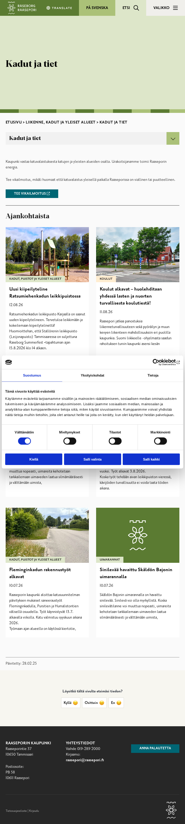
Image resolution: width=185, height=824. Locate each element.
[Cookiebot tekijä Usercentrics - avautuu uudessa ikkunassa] (160, 362)
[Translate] (59, 8)
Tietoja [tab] (153, 375)
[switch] (69, 441)
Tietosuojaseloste (16, 811)
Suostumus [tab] (32, 375)
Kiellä (33, 459)
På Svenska (97, 8)
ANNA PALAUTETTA (155, 748)
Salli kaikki (151, 459)
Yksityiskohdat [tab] (92, 375)
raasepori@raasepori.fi (85, 760)
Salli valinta (92, 459)
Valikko (161, 8)
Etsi (126, 8)
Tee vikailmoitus (30, 194)
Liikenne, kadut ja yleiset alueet (61, 122)
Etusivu (14, 122)
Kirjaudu (34, 811)
